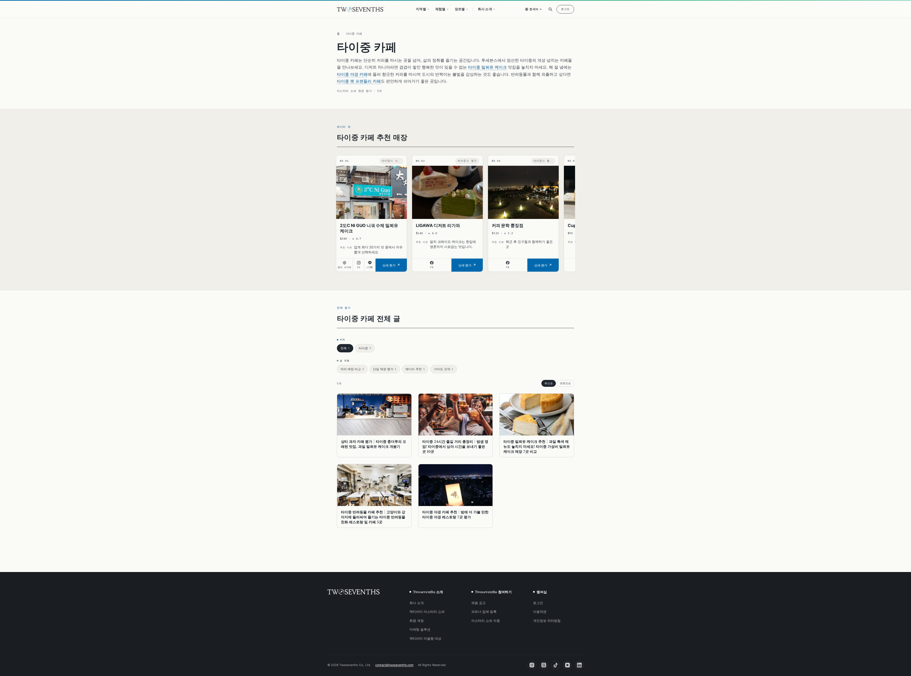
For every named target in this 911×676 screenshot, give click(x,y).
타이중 (365, 348)
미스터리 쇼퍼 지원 (485, 621)
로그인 (565, 9)
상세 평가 (388, 265)
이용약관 (539, 612)
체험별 (440, 9)
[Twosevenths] (353, 592)
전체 (345, 348)
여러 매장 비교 (352, 369)
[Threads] (543, 665)
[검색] (550, 9)
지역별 (421, 9)
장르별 (460, 9)
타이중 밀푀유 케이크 (487, 67)
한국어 (534, 9)
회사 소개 (485, 9)
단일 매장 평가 (384, 369)
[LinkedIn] (579, 665)
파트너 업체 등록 (484, 612)
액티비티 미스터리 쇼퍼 (427, 612)
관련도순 (565, 383)
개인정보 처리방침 (547, 621)
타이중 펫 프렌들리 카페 (359, 81)
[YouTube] (567, 665)
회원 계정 (416, 621)
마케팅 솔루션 (419, 629)
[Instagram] (532, 665)
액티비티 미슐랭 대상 (425, 638)
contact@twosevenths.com (394, 665)
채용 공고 (478, 603)
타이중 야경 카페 (352, 74)
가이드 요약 (443, 369)
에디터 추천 (415, 369)
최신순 (548, 383)
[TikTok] (555, 665)
